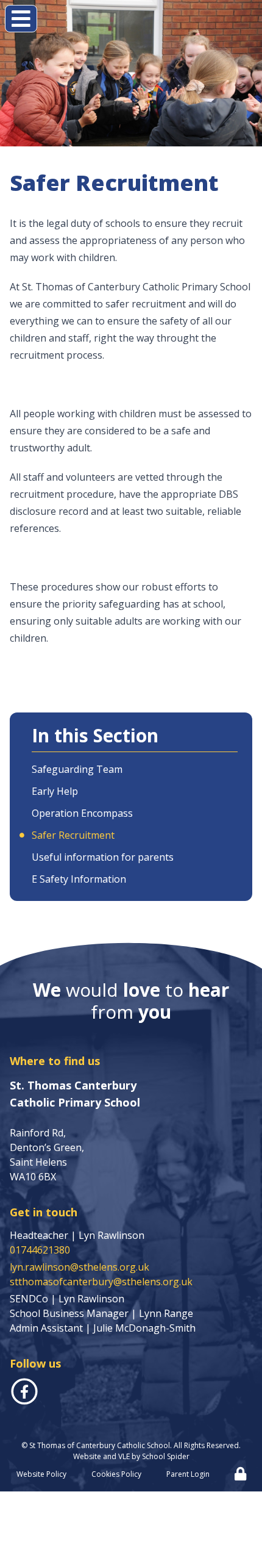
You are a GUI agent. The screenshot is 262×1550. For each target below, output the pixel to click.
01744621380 (40, 1250)
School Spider (165, 1456)
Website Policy (41, 1474)
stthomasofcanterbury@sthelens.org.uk (101, 1281)
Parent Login (188, 1474)
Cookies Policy (116, 1474)
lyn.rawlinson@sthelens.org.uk (79, 1267)
